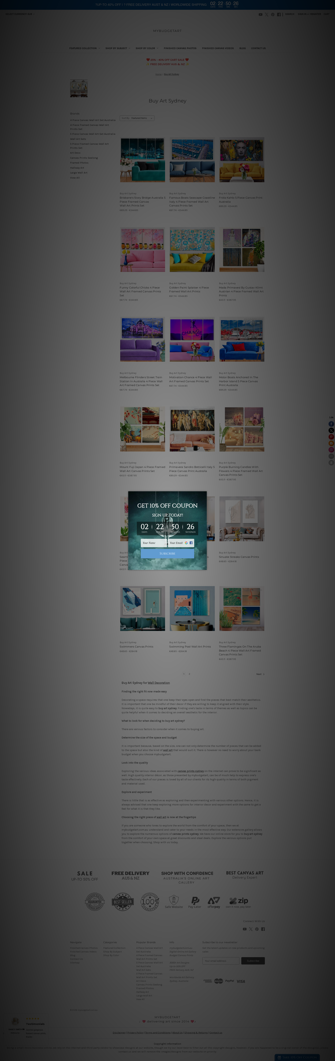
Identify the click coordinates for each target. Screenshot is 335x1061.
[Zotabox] (204, 566)
